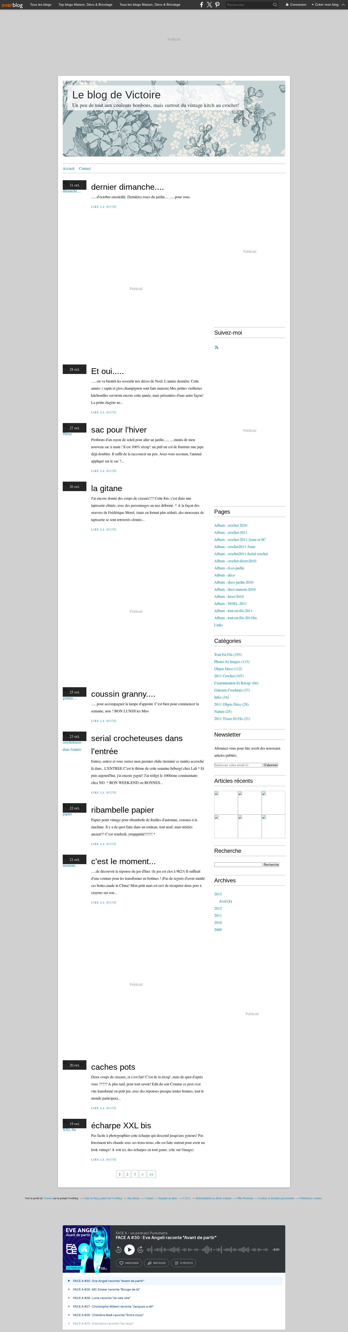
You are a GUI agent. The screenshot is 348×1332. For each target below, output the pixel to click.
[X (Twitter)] (209, 4)
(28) (231, 704)
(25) (223, 711)
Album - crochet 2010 (230, 525)
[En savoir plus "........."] (226, 803)
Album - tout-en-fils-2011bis (235, 617)
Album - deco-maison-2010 (234, 589)
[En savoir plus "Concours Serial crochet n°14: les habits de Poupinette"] (250, 826)
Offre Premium (244, 1198)
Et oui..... (107, 371)
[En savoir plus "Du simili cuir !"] (226, 826)
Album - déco (224, 574)
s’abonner (132, 1263)
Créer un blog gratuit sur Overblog (102, 1198)
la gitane (106, 488)
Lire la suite (103, 206)
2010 (218, 922)
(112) (228, 668)
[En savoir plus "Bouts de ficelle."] (250, 803)
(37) (232, 689)
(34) (221, 697)
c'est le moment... (123, 861)
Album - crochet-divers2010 (235, 560)
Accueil (68, 168)
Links (218, 624)
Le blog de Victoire (116, 95)
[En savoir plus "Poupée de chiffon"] (273, 826)
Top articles (133, 1198)
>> (151, 1173)
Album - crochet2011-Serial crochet (241, 553)
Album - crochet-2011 (230, 532)
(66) (236, 682)
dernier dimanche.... (127, 186)
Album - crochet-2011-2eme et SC (240, 539)
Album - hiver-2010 (229, 596)
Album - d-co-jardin (229, 567)
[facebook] (202, 4)
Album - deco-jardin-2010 (233, 582)
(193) (228, 654)
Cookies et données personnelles (276, 1198)
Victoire (47, 1198)
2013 (218, 893)
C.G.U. (187, 1198)
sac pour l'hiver (119, 429)
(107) (229, 675)
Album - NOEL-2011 (230, 603)
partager (159, 1263)
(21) (232, 718)
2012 (218, 908)
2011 (218, 915)
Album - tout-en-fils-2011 (233, 610)
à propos (186, 1263)
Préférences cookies (311, 1198)
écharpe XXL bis (121, 1125)
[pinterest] (217, 4)
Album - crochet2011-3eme (234, 546)
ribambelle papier (122, 809)
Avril (223, 901)
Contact (85, 168)
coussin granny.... (123, 693)
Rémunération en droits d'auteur (214, 1198)
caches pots (113, 1066)
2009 (218, 929)
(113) (231, 661)
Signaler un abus (168, 1198)
